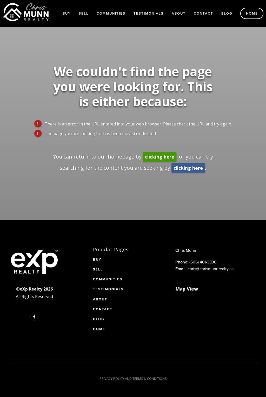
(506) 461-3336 (202, 262)
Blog (226, 13)
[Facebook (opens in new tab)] (34, 316)
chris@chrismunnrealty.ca (211, 269)
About (179, 13)
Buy (67, 13)
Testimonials (149, 13)
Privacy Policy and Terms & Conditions (133, 378)
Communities (111, 13)
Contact (203, 13)
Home (252, 13)
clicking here (159, 157)
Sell (84, 13)
